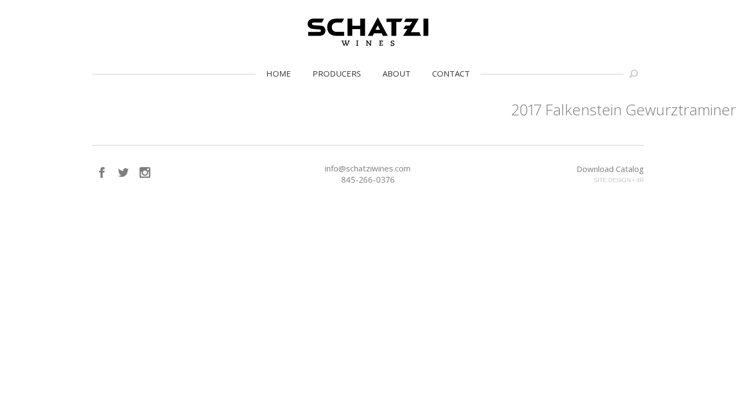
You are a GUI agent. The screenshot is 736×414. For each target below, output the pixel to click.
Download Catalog (610, 168)
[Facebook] (101, 172)
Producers (337, 73)
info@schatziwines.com (368, 168)
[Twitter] (123, 172)
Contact (451, 73)
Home (278, 73)
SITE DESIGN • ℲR (619, 180)
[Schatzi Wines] (368, 31)
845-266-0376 (368, 179)
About (397, 73)
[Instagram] (145, 172)
